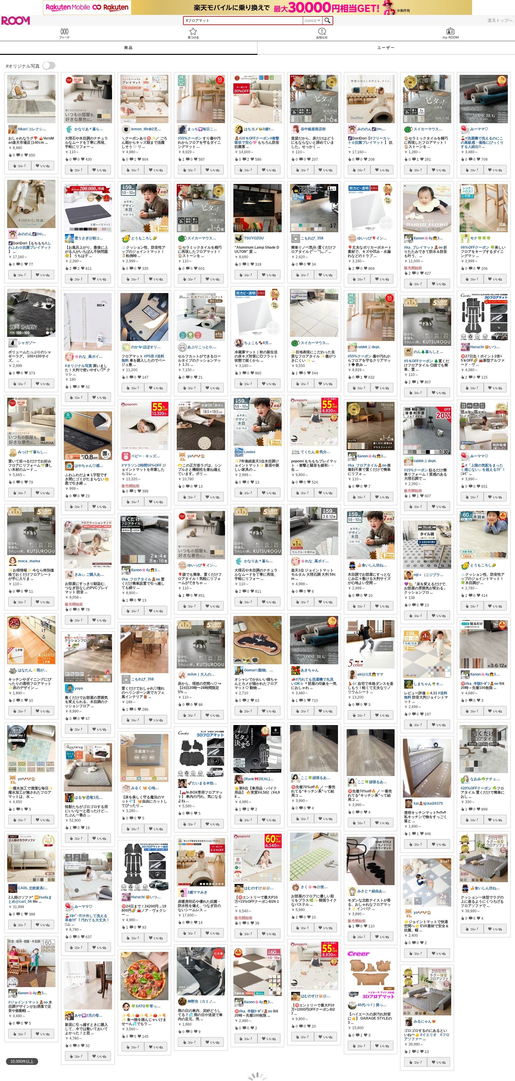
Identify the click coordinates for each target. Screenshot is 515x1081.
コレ (21, 165)
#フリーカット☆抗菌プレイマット (369, 140)
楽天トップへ (500, 20)
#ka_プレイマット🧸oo (423, 247)
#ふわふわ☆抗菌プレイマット (29, 245)
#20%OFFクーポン (476, 788)
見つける (193, 33)
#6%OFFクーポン (475, 247)
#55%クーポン (190, 138)
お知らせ (322, 33)
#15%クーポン (416, 470)
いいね (45, 165)
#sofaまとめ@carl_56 (30, 899)
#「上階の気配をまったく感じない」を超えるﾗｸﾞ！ (483, 467)
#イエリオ (428, 1035)
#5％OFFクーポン (418, 361)
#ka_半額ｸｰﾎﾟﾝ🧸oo (255, 1011)
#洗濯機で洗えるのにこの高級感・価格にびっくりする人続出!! (482, 142)
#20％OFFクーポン (254, 138)
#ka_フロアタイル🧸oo (141, 579)
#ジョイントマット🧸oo (28, 1002)
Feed (64, 33)
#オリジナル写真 (78, 366)
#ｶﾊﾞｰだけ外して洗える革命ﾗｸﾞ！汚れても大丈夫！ (87, 918)
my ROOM (450, 33)
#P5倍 (149, 356)
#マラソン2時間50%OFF (142, 465)
